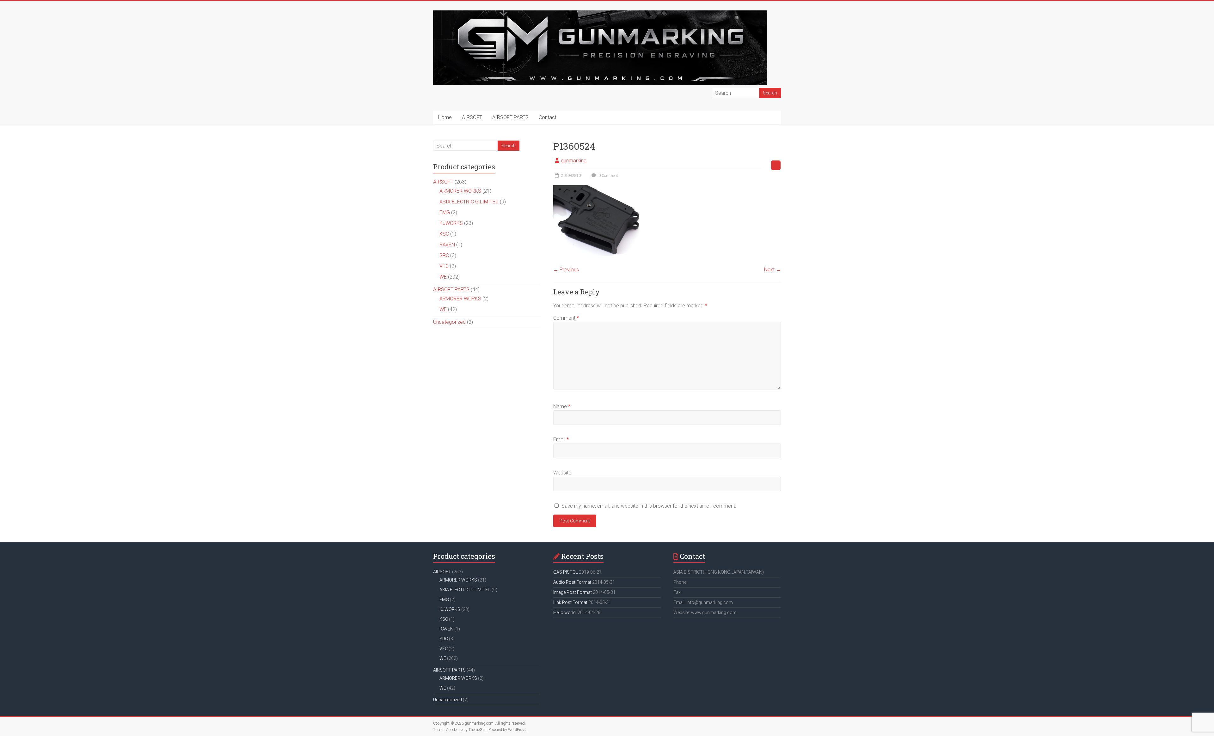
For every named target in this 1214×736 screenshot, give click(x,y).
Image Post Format (572, 592)
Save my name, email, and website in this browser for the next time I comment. (648, 506)
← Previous (566, 270)
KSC (444, 234)
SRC (444, 255)
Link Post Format (570, 602)
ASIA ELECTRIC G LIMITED (469, 202)
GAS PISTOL (565, 572)
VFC (444, 266)
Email (561, 440)
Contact (547, 117)
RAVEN (447, 245)
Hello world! (565, 612)
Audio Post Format (572, 582)
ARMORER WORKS (460, 191)
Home (445, 117)
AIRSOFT (472, 117)
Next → (772, 270)
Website (562, 473)
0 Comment (608, 175)
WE (443, 277)
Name (561, 406)
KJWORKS (451, 223)
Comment (566, 318)
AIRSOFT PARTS (510, 117)
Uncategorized (449, 322)
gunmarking (573, 161)
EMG (444, 212)
